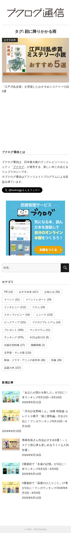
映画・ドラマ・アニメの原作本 (22, 360)
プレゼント (10, 330)
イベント (9, 299)
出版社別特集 (12, 345)
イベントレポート (36, 299)
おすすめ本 (25, 292)
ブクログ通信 (35, 12)
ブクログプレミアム (43, 322)
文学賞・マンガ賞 (14, 352)
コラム (36, 307)
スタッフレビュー (14, 314)
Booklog (43, 529)
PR (6, 292)
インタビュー (12, 307)
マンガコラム (37, 330)
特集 (53, 360)
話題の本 (9, 368)
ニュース (41, 314)
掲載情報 (36, 345)
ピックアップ (12, 322)
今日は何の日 (37, 337)
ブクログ (18, 166)
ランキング (10, 337)
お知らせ (49, 292)
